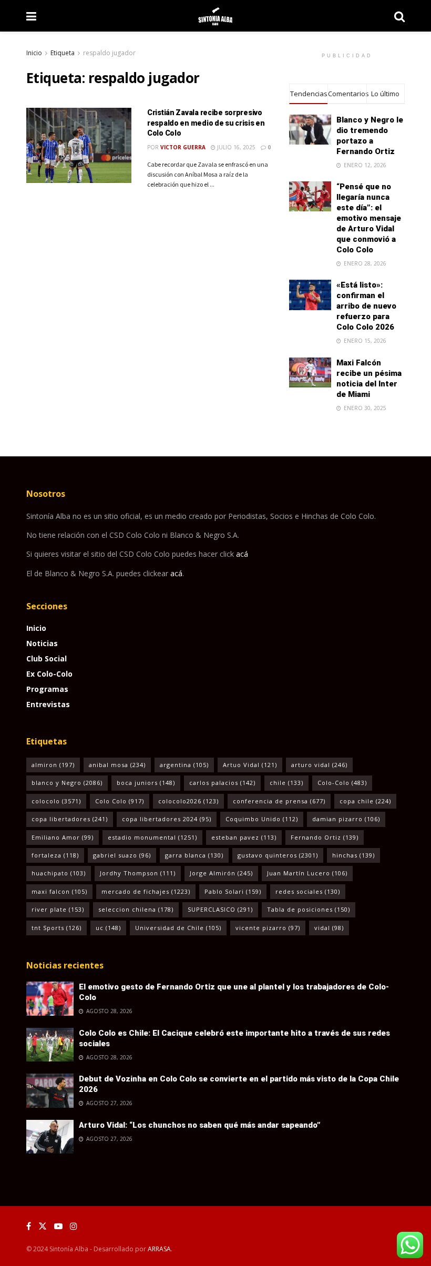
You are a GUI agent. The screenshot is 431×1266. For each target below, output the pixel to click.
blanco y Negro (67, 783)
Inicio (34, 52)
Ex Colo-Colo (49, 674)
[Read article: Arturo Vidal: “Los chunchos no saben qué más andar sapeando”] (50, 1136)
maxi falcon (59, 891)
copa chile (365, 801)
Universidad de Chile (178, 928)
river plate (58, 909)
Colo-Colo (342, 783)
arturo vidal (319, 765)
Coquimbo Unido (261, 819)
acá (242, 554)
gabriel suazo (122, 855)
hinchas (353, 855)
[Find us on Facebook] (28, 1226)
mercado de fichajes (145, 891)
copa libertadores (70, 819)
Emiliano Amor (63, 837)
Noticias (42, 643)
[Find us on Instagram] (73, 1226)
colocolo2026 (188, 801)
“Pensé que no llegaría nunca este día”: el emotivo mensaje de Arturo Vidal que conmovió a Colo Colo (368, 218)
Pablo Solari (232, 891)
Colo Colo (119, 801)
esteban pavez (243, 837)
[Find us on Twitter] (42, 1226)
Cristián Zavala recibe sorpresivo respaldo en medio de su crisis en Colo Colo (206, 122)
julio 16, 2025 (235, 147)
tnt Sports (56, 928)
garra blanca (194, 855)
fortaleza (55, 855)
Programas (47, 689)
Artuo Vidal (250, 765)
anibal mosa (117, 765)
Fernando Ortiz (324, 837)
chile (286, 783)
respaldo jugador (109, 52)
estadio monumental (152, 837)
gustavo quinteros (278, 855)
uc (108, 928)
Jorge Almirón (221, 873)
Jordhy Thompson (138, 873)
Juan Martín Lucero (307, 873)
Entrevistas (48, 704)
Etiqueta (62, 52)
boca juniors (146, 783)
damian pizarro (346, 819)
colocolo (56, 801)
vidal (329, 928)
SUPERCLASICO (220, 909)
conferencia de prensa (279, 801)
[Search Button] (399, 16)
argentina (184, 765)
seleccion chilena (135, 909)
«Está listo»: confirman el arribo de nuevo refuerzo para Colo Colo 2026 (366, 306)
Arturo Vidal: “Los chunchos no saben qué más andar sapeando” (200, 1125)
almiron (53, 765)
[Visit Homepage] (215, 15)
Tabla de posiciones (308, 909)
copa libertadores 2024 (166, 819)
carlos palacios (222, 783)
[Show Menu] (31, 16)
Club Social (46, 658)
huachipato (59, 873)
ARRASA (159, 1248)
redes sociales (307, 891)
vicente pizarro (267, 928)
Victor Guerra (183, 147)
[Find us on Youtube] (58, 1226)
